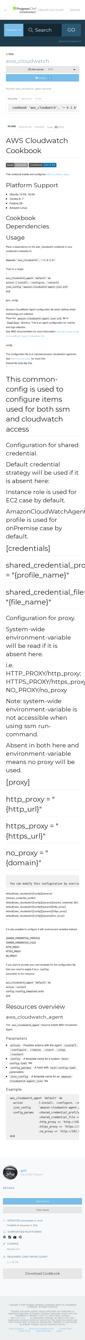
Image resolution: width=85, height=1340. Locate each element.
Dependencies (25, 126)
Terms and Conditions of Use (41, 1328)
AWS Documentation (21, 358)
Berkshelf (27, 98)
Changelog (39, 126)
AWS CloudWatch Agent (57, 174)
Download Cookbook (42, 1274)
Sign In (75, 10)
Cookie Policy (24, 1330)
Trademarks (20, 1317)
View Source (42, 1201)
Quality (55, 127)
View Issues (42, 1210)
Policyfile (12, 98)
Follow (45, 78)
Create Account (51, 10)
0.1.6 (40, 69)
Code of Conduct (16, 1328)
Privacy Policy (65, 1328)
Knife (38, 98)
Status (59, 1330)
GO (71, 30)
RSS (11, 54)
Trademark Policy (43, 1330)
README (12, 126)
